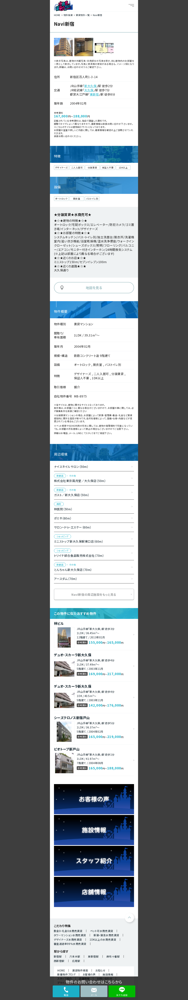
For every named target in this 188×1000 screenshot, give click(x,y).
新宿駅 (58, 956)
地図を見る (94, 287)
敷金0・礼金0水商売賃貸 (68, 931)
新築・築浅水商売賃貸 (106, 935)
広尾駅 (76, 961)
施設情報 (108, 974)
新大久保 (90, 86)
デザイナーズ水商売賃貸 (68, 939)
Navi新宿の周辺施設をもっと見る (93, 594)
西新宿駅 (59, 961)
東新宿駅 (93, 956)
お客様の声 (89, 974)
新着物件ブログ (66, 974)
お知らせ (100, 970)
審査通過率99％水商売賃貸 (70, 943)
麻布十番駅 (113, 956)
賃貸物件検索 (80, 970)
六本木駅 (75, 956)
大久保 (88, 90)
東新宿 (94, 94)
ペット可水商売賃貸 (101, 931)
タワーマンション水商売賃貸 (70, 935)
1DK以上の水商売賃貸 (103, 939)
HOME (61, 970)
